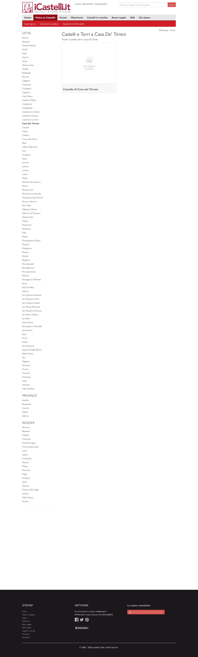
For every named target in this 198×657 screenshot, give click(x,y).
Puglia (24, 473)
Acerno (25, 37)
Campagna (26, 88)
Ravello (25, 256)
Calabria (25, 434)
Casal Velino (27, 96)
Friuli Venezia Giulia (30, 446)
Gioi (24, 150)
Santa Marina (27, 322)
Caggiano (26, 80)
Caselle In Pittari (29, 100)
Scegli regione (30, 23)
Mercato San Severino (31, 181)
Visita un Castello (45, 17)
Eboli (24, 142)
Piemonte (26, 470)
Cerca (171, 4)
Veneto (25, 501)
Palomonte (26, 224)
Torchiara (26, 365)
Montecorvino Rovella (31, 193)
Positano (26, 244)
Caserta (25, 407)
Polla (24, 232)
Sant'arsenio (27, 330)
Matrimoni (77, 17)
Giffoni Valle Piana (29, 146)
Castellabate (27, 107)
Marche (25, 462)
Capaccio (26, 92)
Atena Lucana (28, 64)
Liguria (25, 454)
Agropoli (26, 41)
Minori (25, 185)
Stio (23, 357)
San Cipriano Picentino (31, 294)
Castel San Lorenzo (30, 119)
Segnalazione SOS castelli (73, 23)
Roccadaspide (28, 263)
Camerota (26, 84)
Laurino (25, 162)
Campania (26, 438)
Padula (25, 220)
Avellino (25, 400)
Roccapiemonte (28, 271)
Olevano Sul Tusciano (31, 213)
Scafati (25, 341)
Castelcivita (27, 103)
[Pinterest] (87, 620)
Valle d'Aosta (27, 497)
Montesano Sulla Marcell (32, 197)
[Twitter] (82, 620)
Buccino (25, 76)
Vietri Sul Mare (28, 388)
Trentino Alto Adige (30, 489)
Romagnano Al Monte (31, 279)
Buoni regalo (119, 17)
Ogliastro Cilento (29, 209)
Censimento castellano (49, 23)
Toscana (25, 485)
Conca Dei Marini (29, 139)
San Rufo (26, 318)
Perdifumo (26, 228)
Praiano (25, 252)
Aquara (25, 57)
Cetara (25, 131)
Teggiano (26, 361)
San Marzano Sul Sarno (32, 310)
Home (27, 17)
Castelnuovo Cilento (31, 111)
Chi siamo (144, 17)
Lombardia (26, 458)
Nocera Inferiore (29, 201)
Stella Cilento (27, 353)
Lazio (24, 450)
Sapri (24, 333)
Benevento (26, 404)
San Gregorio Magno (31, 302)
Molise (25, 466)
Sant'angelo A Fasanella (32, 326)
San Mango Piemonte (31, 306)
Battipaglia (26, 72)
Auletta (25, 68)
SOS (132, 17)
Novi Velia (26, 205)
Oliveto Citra (27, 217)
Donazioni (101, 4)
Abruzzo (26, 427)
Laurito (25, 166)
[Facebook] (76, 620)
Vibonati (25, 384)
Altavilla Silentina (29, 45)
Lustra (25, 174)
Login (78, 4)
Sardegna (26, 477)
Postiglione (26, 248)
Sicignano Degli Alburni (32, 349)
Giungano (26, 154)
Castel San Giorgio (30, 115)
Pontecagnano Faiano (31, 240)
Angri (24, 53)
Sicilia (24, 481)
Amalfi (25, 49)
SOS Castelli (26, 627)
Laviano (25, 170)
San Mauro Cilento (30, 314)
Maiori (25, 178)
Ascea (24, 61)
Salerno (25, 291)
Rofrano (25, 275)
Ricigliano (26, 259)
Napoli (25, 411)
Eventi (63, 17)
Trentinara (26, 376)
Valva (24, 380)
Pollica (25, 236)
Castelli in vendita (97, 17)
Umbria (25, 493)
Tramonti (26, 372)
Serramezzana (28, 345)
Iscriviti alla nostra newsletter (147, 612)
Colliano (25, 135)
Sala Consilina (28, 287)
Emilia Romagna (29, 442)
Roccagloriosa (28, 267)
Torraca (25, 369)
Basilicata (26, 431)
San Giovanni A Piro (30, 298)
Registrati (88, 4)
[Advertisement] (40, 549)
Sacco (24, 283)
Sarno (24, 337)
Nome (172, 30)
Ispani (24, 158)
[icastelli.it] (46, 7)
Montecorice (27, 189)
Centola (25, 127)
